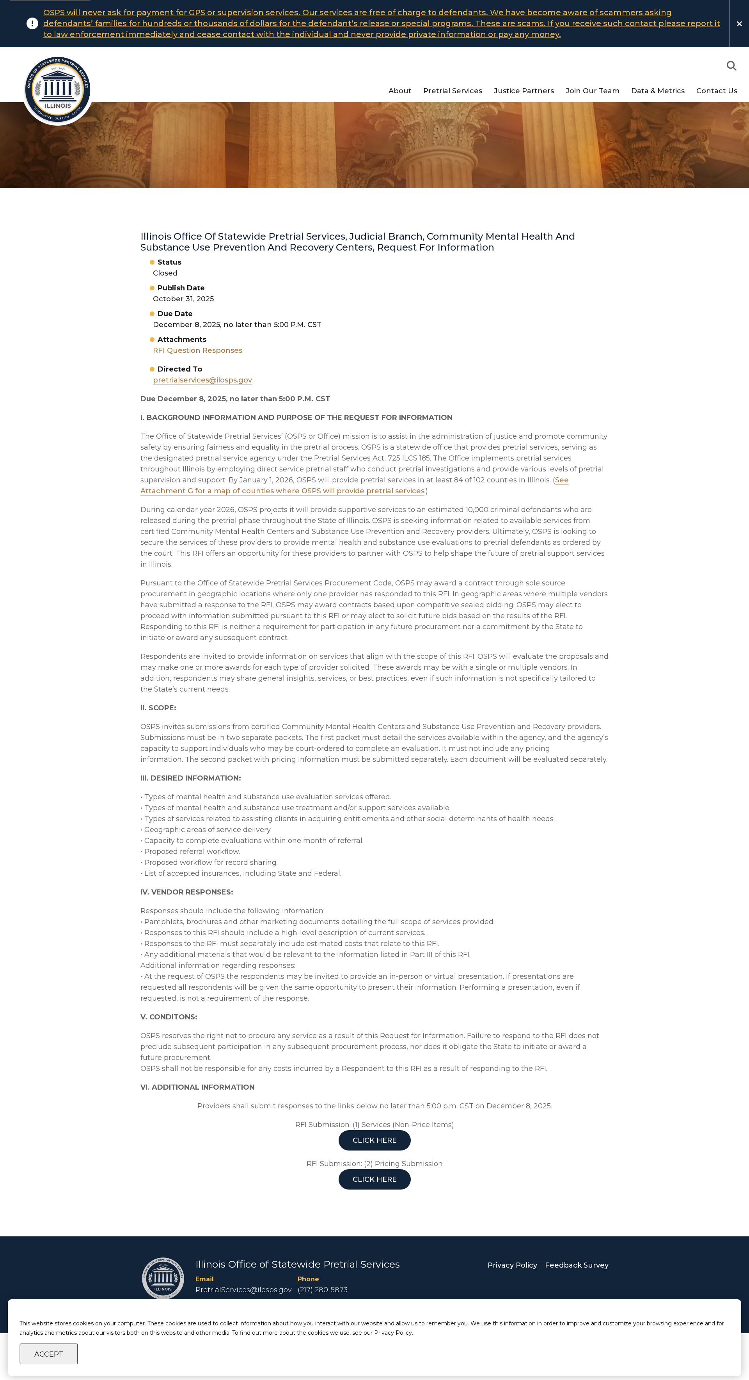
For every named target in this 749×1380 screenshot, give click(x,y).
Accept (48, 1354)
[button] (731, 66)
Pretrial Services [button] (452, 91)
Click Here (375, 1140)
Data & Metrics (658, 91)
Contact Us (716, 91)
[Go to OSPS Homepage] (54, 89)
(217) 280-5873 (323, 1290)
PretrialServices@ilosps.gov (243, 1290)
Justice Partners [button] (524, 91)
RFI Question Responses (197, 350)
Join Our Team (592, 91)
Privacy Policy (512, 1265)
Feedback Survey (577, 1265)
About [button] (400, 91)
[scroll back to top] (719, 1350)
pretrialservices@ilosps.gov (202, 380)
